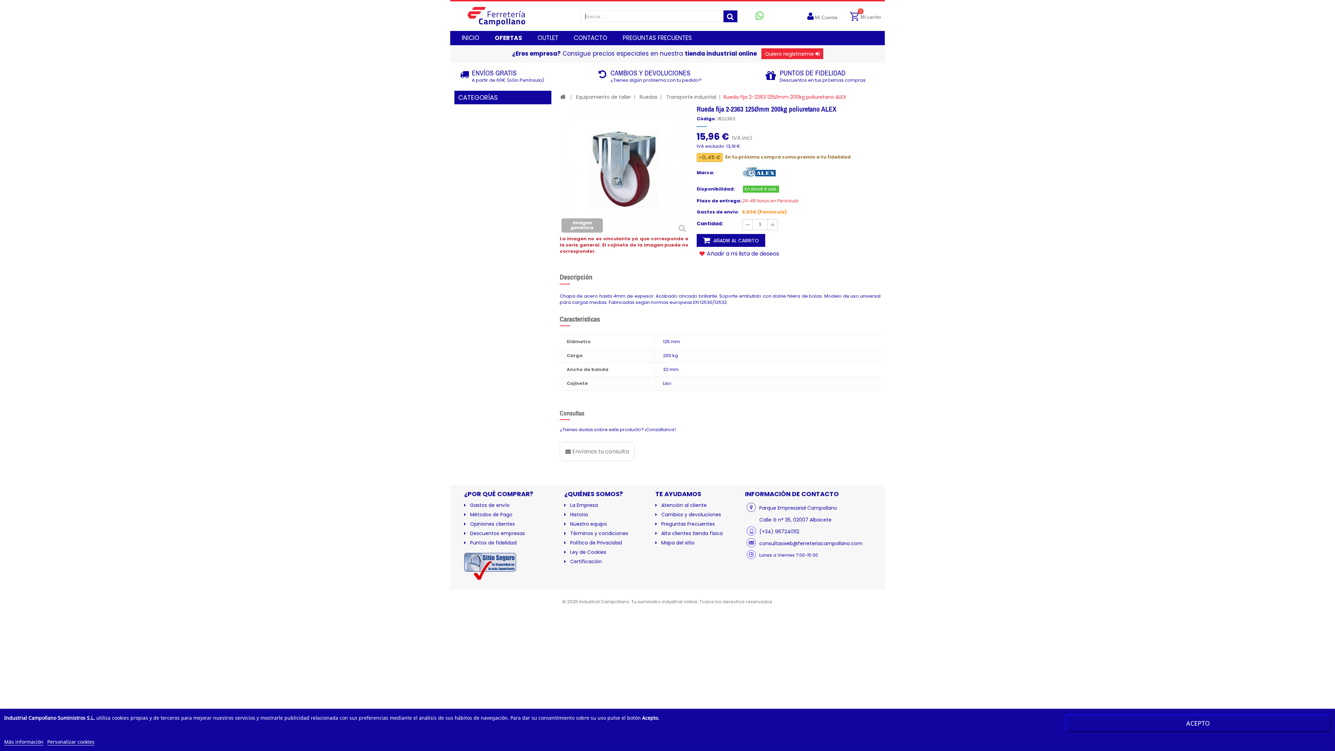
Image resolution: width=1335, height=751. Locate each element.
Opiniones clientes (492, 523)
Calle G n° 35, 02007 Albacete (795, 519)
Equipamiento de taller (603, 97)
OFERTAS (508, 38)
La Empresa (584, 505)
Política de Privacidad (596, 542)
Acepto (1198, 723)
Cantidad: (710, 223)
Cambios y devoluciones (691, 514)
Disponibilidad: (716, 189)
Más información (23, 741)
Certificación (586, 561)
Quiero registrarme (789, 53)
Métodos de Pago (491, 514)
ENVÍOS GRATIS (494, 73)
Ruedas (648, 97)
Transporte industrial (691, 97)
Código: (706, 119)
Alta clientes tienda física (692, 533)
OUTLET (547, 38)
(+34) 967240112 (779, 531)
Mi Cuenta (826, 17)
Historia (579, 514)
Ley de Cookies (588, 552)
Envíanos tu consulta (600, 451)
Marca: (705, 173)
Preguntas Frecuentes (688, 523)
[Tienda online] (502, 16)
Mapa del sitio (678, 542)
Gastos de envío (490, 505)
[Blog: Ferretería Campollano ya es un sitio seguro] (490, 564)
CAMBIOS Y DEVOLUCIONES (650, 73)
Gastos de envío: (718, 212)
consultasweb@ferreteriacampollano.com (811, 543)
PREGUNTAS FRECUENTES (657, 38)
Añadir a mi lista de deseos (742, 253)
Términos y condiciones (599, 533)
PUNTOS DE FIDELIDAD (813, 73)
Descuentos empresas (497, 533)
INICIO (470, 38)
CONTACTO (590, 38)
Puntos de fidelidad (493, 542)
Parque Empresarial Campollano (798, 507)
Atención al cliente (684, 505)
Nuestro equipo (588, 523)
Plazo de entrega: (719, 201)
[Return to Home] (563, 97)
